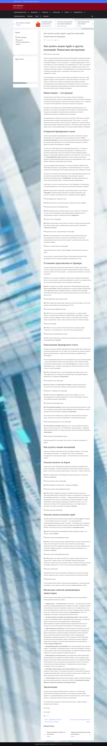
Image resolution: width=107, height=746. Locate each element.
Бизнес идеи (86, 26)
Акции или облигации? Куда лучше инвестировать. (56, 733)
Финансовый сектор (20, 12)
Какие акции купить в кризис (78, 733)
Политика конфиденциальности (31, 1)
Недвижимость (78, 12)
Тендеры (30, 16)
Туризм (67, 12)
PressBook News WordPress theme (63, 744)
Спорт (37, 16)
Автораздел (34, 12)
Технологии (56, 12)
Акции (44, 26)
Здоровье (46, 16)
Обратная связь (18, 1)
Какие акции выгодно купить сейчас (48, 23)
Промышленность (19, 16)
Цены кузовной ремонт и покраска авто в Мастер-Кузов (70, 23)
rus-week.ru (18, 5)
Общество (45, 12)
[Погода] (19, 39)
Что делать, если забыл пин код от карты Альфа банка (29, 23)
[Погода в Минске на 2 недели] (24, 42)
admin (57, 40)
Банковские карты (27, 26)
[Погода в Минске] (20, 37)
